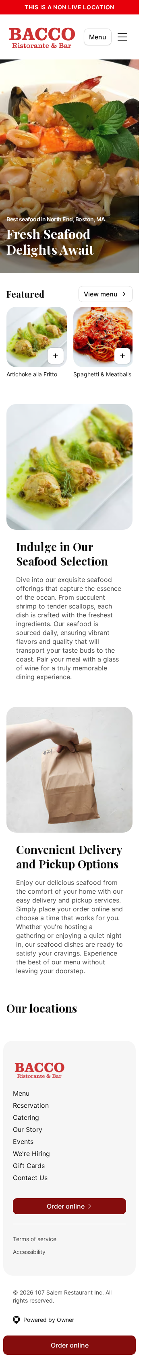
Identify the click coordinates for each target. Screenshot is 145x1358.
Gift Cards (29, 1166)
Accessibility (29, 1251)
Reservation (31, 1105)
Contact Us (30, 1178)
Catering (26, 1117)
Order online (70, 1345)
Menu (97, 37)
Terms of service (34, 1238)
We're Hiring (31, 1154)
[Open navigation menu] (122, 37)
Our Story (27, 1129)
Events (23, 1141)
